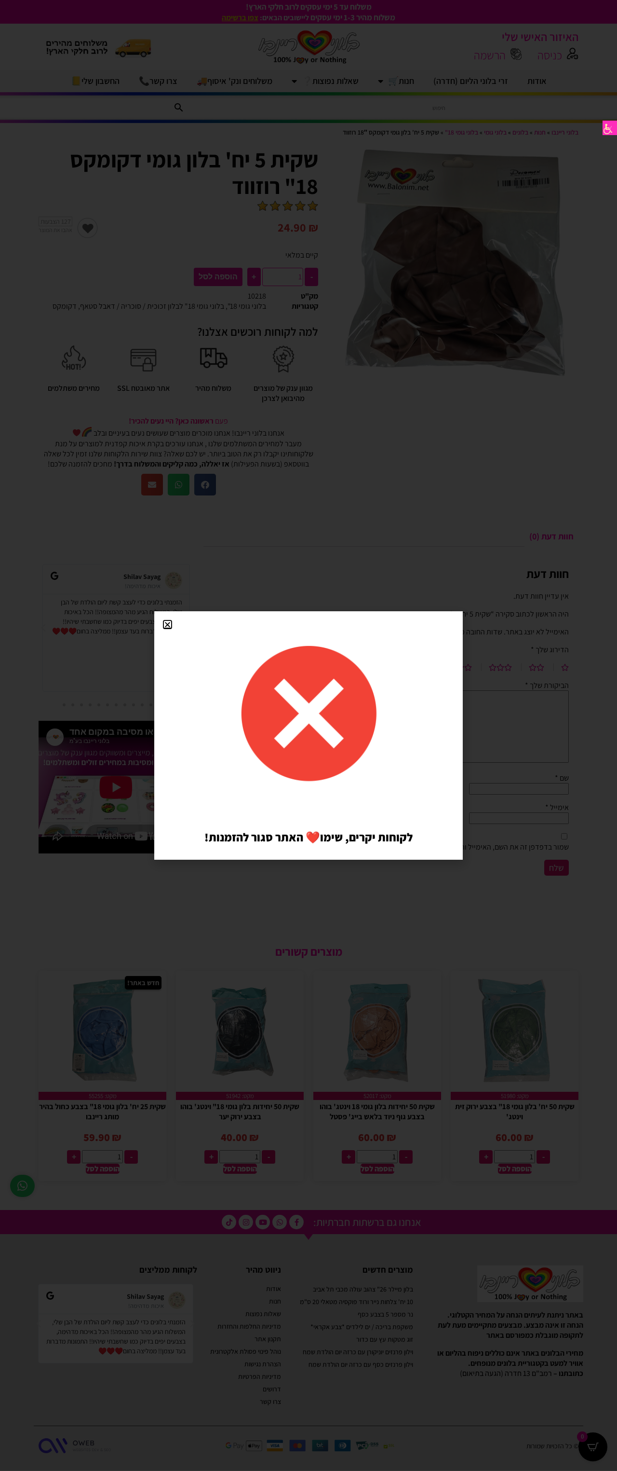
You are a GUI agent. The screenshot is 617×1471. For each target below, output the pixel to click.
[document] (308, 735)
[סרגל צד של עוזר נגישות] (610, 128)
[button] (167, 624)
